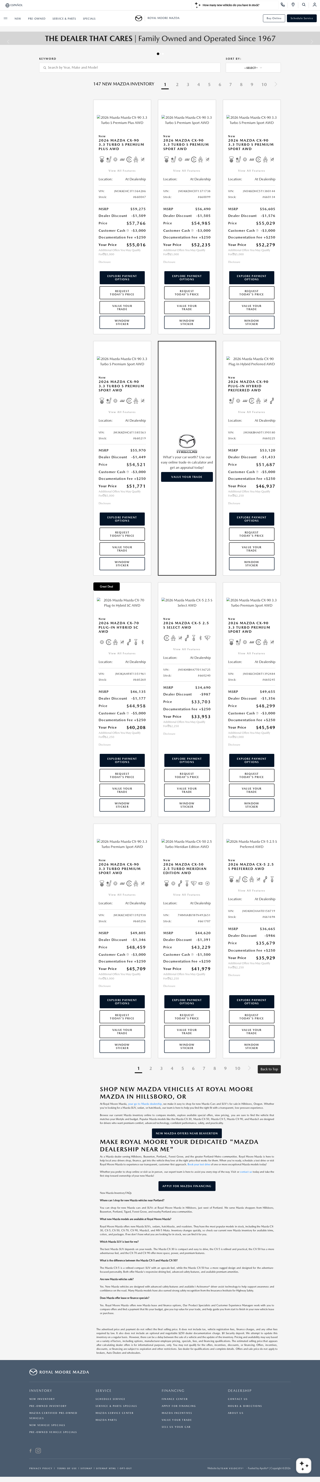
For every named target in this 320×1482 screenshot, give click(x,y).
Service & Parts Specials (116, 1406)
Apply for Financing (179, 1406)
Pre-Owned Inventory (48, 1406)
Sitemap (86, 1468)
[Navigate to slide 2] (163, 54)
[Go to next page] (276, 84)
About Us (236, 1413)
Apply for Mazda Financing (187, 1186)
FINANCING (173, 1391)
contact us (246, 1171)
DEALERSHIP (240, 1391)
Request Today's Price (122, 292)
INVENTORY (40, 1391)
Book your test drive (199, 1164)
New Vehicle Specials (47, 1425)
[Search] (305, 5)
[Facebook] (30, 1451)
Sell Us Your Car (176, 1427)
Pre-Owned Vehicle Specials (53, 1432)
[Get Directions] (294, 5)
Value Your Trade (122, 307)
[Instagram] (38, 1451)
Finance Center (175, 1399)
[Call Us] (284, 5)
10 (264, 84)
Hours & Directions (245, 1406)
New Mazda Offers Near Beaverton (187, 1133)
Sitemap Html (106, 1468)
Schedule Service (302, 18)
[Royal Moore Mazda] (140, 18)
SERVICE (104, 1391)
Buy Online (274, 18)
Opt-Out (126, 1468)
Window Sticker (122, 322)
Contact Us (238, 1399)
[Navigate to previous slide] (3, 41)
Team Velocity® (232, 1468)
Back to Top (269, 1069)
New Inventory (42, 1399)
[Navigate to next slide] (316, 41)
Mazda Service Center (115, 1413)
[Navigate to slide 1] (158, 54)
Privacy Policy (40, 1468)
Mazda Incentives (177, 1413)
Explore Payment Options (122, 277)
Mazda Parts (106, 1420)
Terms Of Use (66, 1468)
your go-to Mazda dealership (145, 1103)
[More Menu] (5, 18)
